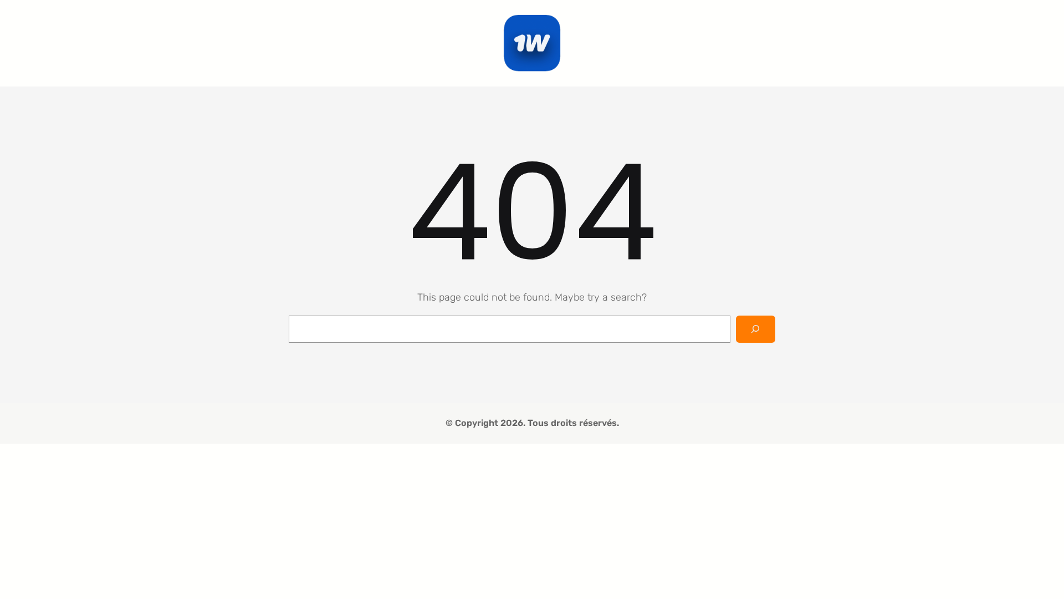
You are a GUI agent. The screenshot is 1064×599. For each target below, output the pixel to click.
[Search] (755, 329)
